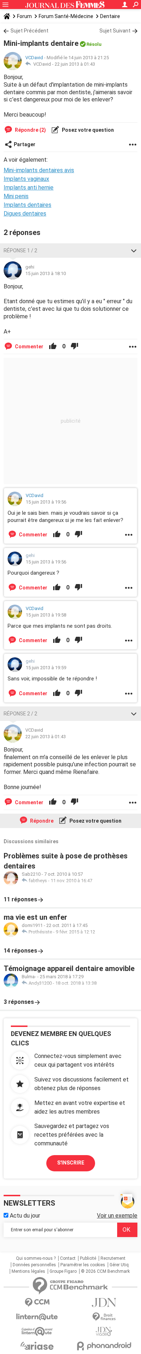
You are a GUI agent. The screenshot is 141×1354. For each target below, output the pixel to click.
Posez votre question (87, 130)
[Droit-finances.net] (103, 1317)
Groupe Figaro (63, 1271)
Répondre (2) (30, 130)
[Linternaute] (37, 1317)
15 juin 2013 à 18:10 (45, 273)
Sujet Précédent (29, 31)
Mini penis (16, 196)
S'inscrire (70, 1163)
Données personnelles (34, 1264)
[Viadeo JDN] (103, 1331)
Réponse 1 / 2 (20, 250)
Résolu (94, 44)
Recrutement (113, 1258)
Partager (24, 144)
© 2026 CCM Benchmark (105, 1271)
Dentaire (110, 16)
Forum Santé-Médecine (66, 16)
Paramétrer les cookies (82, 1264)
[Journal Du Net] (103, 1302)
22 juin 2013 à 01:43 (75, 64)
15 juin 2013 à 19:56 (46, 502)
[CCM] (37, 1302)
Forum (24, 16)
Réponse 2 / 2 (20, 714)
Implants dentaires (27, 204)
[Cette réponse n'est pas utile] (74, 346)
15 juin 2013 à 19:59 (46, 667)
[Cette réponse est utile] (52, 346)
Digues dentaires (25, 213)
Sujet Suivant (115, 31)
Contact (68, 1258)
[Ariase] (37, 1346)
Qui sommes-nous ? (36, 1258)
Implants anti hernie (29, 187)
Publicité (88, 1258)
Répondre (41, 821)
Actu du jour (24, 1215)
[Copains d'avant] (37, 1331)
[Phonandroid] (103, 1345)
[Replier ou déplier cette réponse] (134, 250)
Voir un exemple (117, 1215)
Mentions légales (28, 1271)
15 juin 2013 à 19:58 (46, 615)
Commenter (28, 346)
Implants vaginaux (26, 178)
